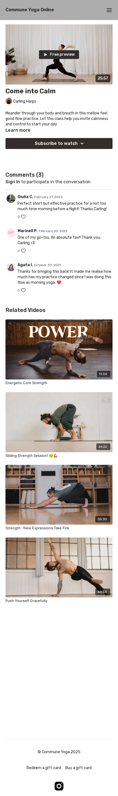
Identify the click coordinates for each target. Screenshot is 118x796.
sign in (12, 181)
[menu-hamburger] (109, 10)
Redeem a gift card (44, 768)
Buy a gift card (78, 768)
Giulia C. (25, 197)
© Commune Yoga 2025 (59, 752)
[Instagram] (59, 786)
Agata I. (25, 265)
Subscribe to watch (56, 143)
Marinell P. (28, 231)
